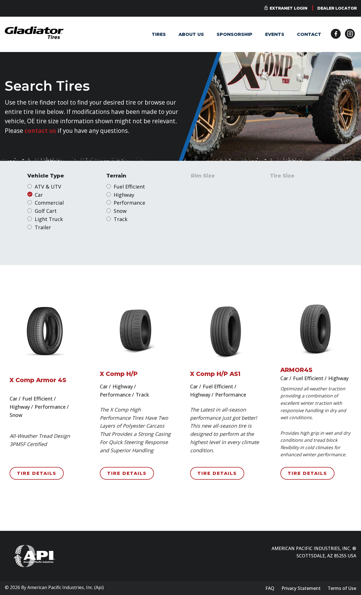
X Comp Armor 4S (38, 380)
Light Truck (49, 219)
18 (201, 210)
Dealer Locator (337, 8)
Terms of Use (342, 588)
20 (201, 227)
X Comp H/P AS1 (215, 373)
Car (39, 194)
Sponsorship (234, 34)
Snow (120, 210)
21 (201, 235)
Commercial (49, 202)
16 (201, 194)
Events (274, 34)
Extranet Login (288, 8)
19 (201, 219)
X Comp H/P (119, 373)
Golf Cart (46, 210)
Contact (309, 34)
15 (201, 186)
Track (120, 219)
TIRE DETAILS (36, 473)
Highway (124, 194)
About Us (191, 34)
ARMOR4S (296, 369)
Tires (159, 34)
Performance (129, 202)
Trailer (43, 227)
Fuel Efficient (129, 186)
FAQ (269, 588)
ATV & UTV (48, 186)
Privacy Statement (301, 588)
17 (201, 202)
